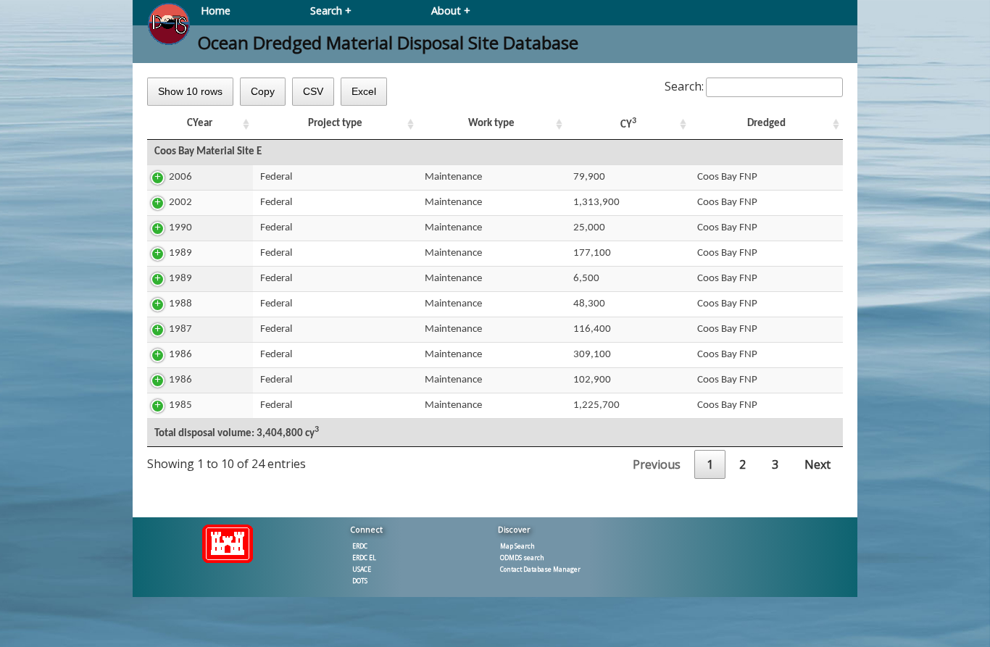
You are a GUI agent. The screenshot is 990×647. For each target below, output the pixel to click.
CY (628, 123)
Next (817, 464)
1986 (180, 354)
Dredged (766, 123)
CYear (199, 123)
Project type (335, 123)
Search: (684, 86)
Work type (491, 123)
